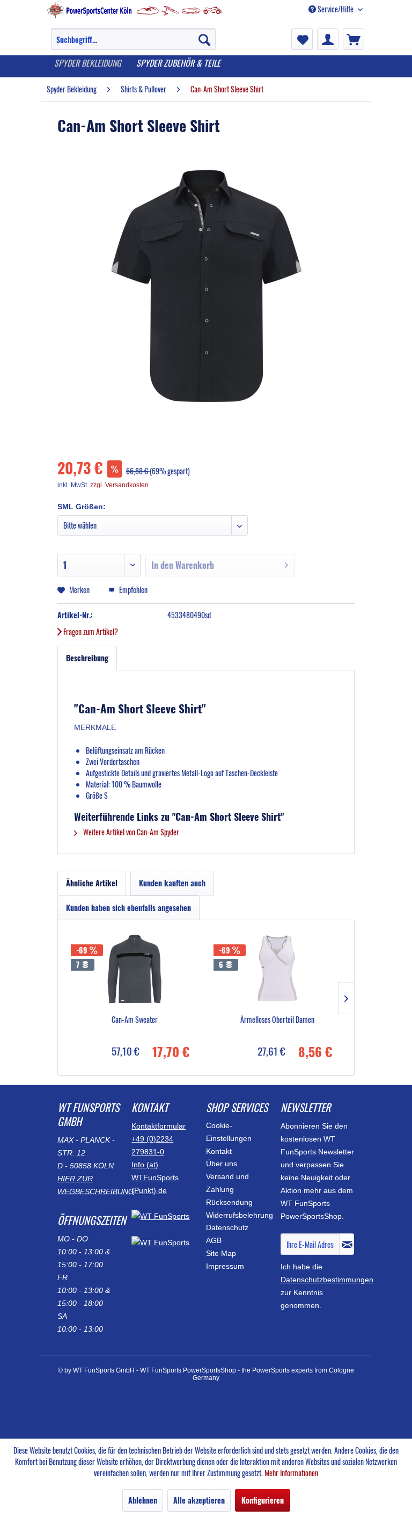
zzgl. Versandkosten (119, 485)
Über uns (221, 1163)
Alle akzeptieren (199, 1500)
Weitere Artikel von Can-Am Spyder (130, 831)
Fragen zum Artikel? (90, 631)
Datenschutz (227, 1227)
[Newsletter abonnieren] (346, 1244)
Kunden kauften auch (172, 882)
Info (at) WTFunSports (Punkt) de (155, 1177)
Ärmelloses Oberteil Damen (277, 1019)
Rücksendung (229, 1202)
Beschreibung (87, 657)
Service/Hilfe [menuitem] (335, 9)
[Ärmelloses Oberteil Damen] (277, 971)
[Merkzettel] (302, 39)
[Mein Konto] (328, 39)
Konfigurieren (262, 1500)
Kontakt (219, 1151)
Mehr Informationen (291, 1472)
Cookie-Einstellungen (229, 1132)
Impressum (225, 1266)
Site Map (221, 1253)
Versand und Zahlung (227, 1183)
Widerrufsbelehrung (239, 1215)
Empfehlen (132, 589)
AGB (214, 1240)
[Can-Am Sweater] (134, 971)
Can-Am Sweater (135, 1019)
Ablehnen (142, 1500)
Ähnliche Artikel (91, 882)
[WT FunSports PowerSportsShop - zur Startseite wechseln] (135, 15)
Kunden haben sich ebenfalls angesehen (128, 907)
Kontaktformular (158, 1126)
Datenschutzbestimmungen (327, 1279)
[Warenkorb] (353, 39)
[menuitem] (133, 44)
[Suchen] (204, 39)
